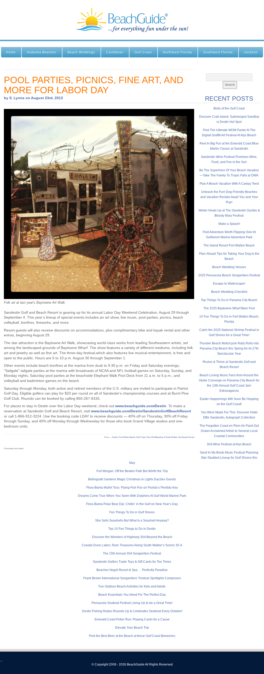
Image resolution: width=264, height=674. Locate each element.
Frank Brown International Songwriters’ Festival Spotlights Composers (132, 578)
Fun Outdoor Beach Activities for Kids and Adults (132, 586)
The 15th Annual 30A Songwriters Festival (132, 553)
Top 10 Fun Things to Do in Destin (132, 529)
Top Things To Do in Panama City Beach (229, 300)
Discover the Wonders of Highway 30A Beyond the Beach (132, 537)
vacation (251, 52)
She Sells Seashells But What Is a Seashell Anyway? (132, 520)
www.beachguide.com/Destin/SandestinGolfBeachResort (141, 411)
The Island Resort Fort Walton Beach (229, 245)
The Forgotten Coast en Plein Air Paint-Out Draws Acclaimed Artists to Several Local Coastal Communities (229, 431)
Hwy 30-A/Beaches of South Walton (161, 437)
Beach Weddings (81, 52)
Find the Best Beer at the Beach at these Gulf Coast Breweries (132, 636)
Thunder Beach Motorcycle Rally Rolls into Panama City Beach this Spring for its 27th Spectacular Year (229, 348)
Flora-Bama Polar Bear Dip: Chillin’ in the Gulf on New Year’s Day (132, 504)
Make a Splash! (229, 224)
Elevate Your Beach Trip (132, 627)
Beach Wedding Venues (229, 267)
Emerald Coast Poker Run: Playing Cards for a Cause (132, 619)
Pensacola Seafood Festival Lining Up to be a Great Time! (132, 603)
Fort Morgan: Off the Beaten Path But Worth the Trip (132, 471)
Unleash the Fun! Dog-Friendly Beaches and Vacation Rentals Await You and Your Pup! (229, 197)
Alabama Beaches (41, 52)
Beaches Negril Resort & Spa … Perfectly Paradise (132, 570)
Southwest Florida (218, 52)
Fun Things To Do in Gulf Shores (132, 512)
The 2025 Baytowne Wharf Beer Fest (229, 308)
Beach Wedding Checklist (229, 292)
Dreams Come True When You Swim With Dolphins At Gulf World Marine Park (132, 496)
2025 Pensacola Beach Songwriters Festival (229, 275)
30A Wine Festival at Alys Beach (229, 444)
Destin (115, 437)
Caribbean (114, 52)
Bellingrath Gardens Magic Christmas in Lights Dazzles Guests (132, 479)
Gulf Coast (143, 52)
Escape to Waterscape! (229, 283)
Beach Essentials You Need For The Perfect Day (132, 594)
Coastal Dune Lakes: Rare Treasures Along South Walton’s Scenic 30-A (132, 545)
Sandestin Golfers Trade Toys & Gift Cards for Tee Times (132, 562)
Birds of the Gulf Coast (229, 108)
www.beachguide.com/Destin (140, 406)
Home (11, 52)
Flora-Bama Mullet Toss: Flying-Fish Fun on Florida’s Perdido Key (132, 487)
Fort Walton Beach (127, 437)
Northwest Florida (177, 52)
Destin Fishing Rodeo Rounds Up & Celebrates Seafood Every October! (132, 611)
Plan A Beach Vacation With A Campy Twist (229, 183)
